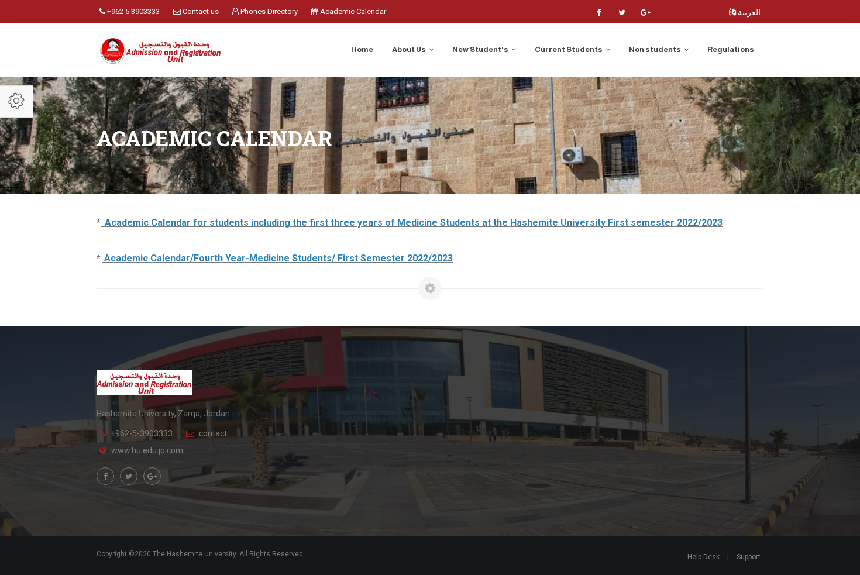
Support (749, 557)
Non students (655, 49)
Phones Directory (268, 11)
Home (362, 49)
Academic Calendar (352, 11)
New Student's (481, 49)
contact (213, 433)
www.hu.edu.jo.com (147, 450)
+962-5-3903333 (142, 433)
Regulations (730, 49)
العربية (748, 12)
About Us (409, 49)
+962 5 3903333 (132, 11)
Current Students (569, 49)
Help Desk (703, 557)
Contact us (200, 11)
